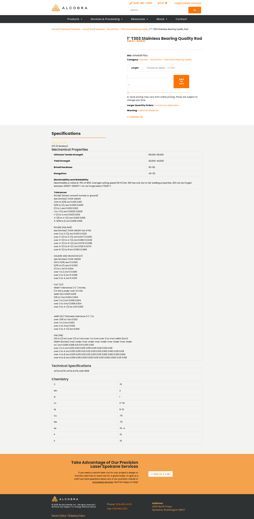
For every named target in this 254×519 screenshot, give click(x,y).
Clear (172, 67)
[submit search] (194, 10)
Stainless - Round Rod (82, 29)
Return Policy (59, 515)
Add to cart (181, 81)
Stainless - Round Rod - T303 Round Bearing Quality (122, 29)
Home (55, 29)
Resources (138, 19)
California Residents (148, 110)
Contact (181, 19)
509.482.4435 (124, 504)
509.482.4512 (119, 508)
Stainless (64, 29)
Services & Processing (105, 19)
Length (135, 67)
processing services (102, 482)
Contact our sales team (166, 105)
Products (73, 19)
